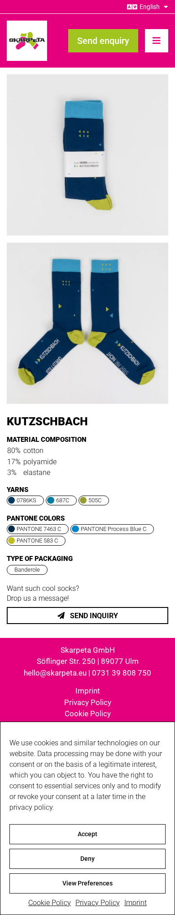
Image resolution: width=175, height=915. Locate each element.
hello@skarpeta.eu (55, 672)
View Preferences (87, 883)
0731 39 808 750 (121, 672)
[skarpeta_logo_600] (27, 24)
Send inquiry (93, 615)
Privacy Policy (97, 902)
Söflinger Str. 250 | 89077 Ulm (88, 661)
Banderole (27, 569)
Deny (87, 858)
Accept (87, 834)
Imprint (135, 902)
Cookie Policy (49, 902)
